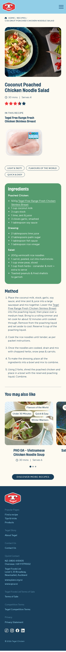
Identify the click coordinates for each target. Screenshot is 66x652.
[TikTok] (6, 631)
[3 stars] (15, 103)
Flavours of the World (43, 168)
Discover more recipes (33, 477)
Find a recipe (11, 514)
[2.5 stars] (14, 103)
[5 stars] (24, 103)
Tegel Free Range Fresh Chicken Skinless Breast (20, 119)
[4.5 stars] (23, 103)
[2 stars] (11, 103)
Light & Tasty (14, 168)
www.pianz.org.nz (14, 580)
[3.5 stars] (19, 103)
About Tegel (11, 535)
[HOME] (6, 18)
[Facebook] (17, 631)
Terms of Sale (11, 596)
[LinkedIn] (23, 631)
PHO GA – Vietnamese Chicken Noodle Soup (29, 452)
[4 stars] (19, 103)
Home (11, 18)
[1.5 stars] (10, 103)
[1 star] (6, 103)
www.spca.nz (11, 584)
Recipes (21, 18)
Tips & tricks (11, 518)
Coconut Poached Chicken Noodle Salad (29, 21)
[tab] (30, 466)
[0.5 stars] (6, 103)
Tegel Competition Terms (17, 609)
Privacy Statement (14, 622)
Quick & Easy (14, 174)
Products (9, 522)
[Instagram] (12, 631)
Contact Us (10, 548)
